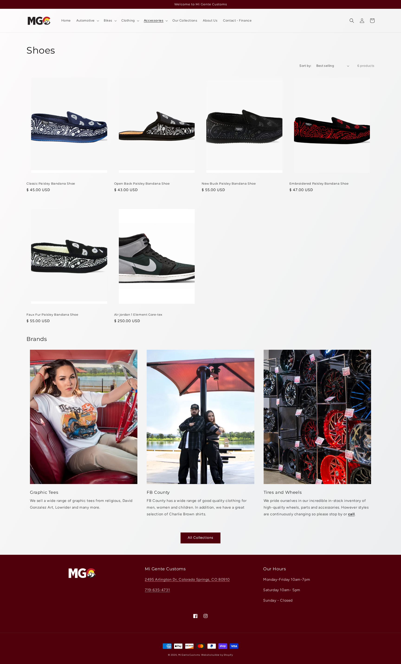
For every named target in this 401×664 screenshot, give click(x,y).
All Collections (200, 538)
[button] (352, 21)
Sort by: (305, 66)
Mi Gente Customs (189, 654)
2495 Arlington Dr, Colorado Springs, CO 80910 (187, 579)
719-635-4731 (157, 590)
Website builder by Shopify (217, 654)
